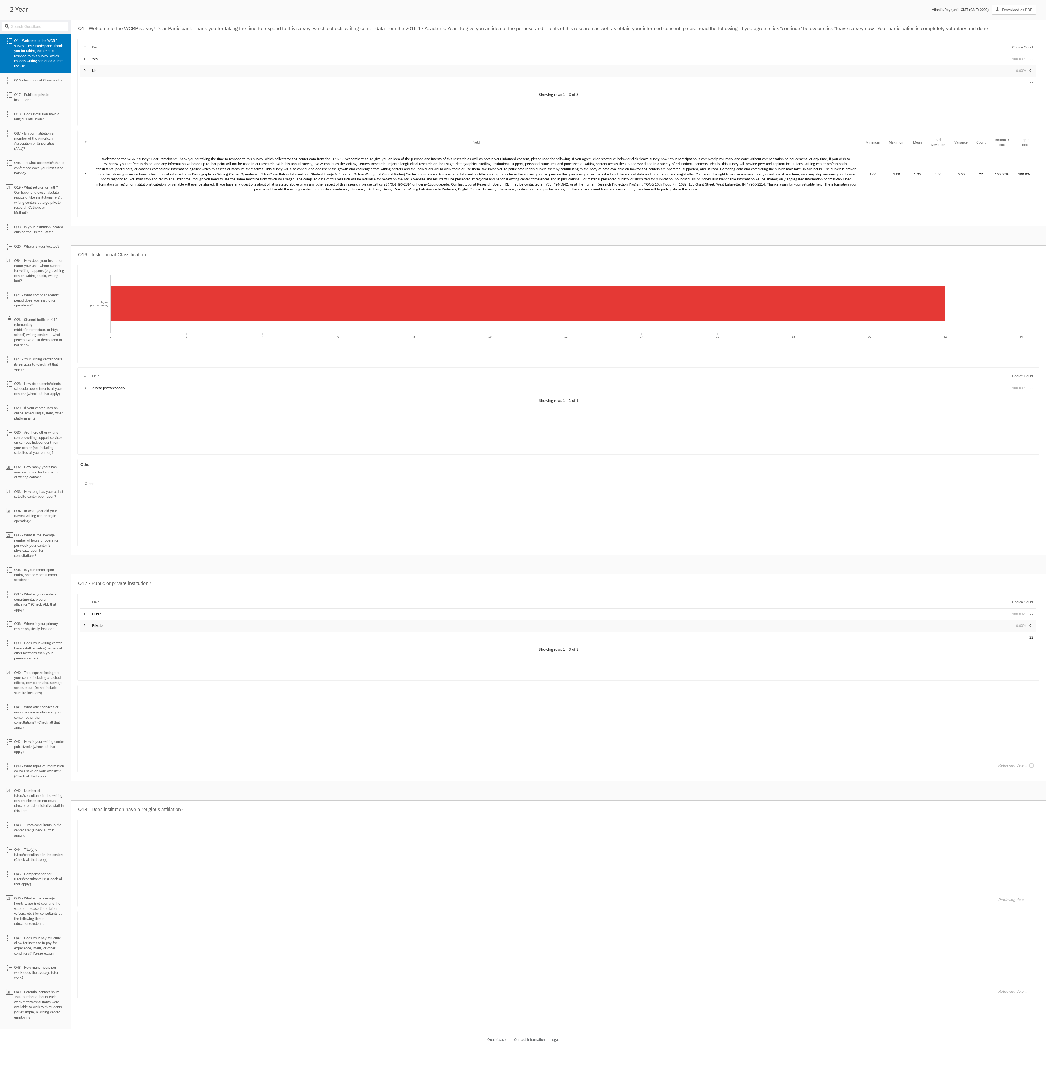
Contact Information (529, 1040)
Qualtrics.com (498, 1040)
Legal (554, 1040)
